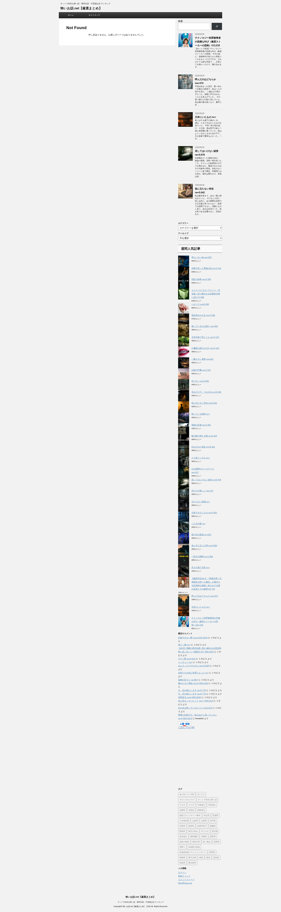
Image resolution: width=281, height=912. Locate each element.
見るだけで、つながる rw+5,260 (206, 392)
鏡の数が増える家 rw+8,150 (204, 436)
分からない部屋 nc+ (200, 502)
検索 (180, 21)
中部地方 (212, 805)
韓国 (201, 857)
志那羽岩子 (202, 826)
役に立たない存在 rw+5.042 (204, 403)
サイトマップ (94, 15)
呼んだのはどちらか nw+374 (204, 596)
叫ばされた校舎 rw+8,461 (203, 447)
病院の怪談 (184, 842)
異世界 (213, 836)
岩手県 (213, 821)
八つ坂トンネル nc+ (200, 458)
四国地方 (201, 810)
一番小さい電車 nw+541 (202, 359)
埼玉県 (206, 815)
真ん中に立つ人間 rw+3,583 (204, 545)
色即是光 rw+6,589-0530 (189, 697)
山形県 (195, 821)
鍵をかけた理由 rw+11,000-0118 (193, 683)
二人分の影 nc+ (198, 523)
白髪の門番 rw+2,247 (201, 370)
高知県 (216, 857)
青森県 (182, 857)
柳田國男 (194, 836)
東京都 (215, 831)
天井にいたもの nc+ (205, 117)
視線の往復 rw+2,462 (201, 425)
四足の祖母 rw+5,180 (201, 279)
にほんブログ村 (186, 727)
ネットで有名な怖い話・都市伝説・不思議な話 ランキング (141, 902)
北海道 (191, 810)
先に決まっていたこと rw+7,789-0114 (195, 701)
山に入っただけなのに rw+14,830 (193, 666)
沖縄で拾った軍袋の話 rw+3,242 (206, 268)
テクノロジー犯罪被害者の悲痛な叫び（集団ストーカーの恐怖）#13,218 (208, 42)
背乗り (182, 847)
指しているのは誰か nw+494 (204, 326)
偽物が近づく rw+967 (188, 680)
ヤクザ (191, 805)
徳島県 (191, 826)
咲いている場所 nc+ (200, 414)
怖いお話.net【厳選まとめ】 (81, 8)
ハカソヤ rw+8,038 (200, 304)
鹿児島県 (192, 863)
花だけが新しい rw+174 (202, 491)
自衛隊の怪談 (194, 847)
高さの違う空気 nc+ (200, 567)
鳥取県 (182, 863)
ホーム (71, 15)
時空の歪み (193, 831)
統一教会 (207, 842)
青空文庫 (192, 857)
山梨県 (204, 821)
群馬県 (217, 842)
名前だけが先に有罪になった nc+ (193, 673)
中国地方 (201, 805)
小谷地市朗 (184, 821)
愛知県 (182, 831)
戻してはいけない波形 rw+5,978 (206, 480)
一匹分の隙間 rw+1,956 (202, 556)
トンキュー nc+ (185, 662)
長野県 (212, 852)
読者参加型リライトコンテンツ (192, 852)
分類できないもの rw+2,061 (204, 512)
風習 (208, 857)
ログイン (182, 872)
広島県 (182, 826)
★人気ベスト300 (186, 794)
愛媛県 (213, 826)
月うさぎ (205, 831)
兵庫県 (182, 810)
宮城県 (215, 815)
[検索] (217, 26)
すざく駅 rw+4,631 (187, 659)
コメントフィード (186, 879)
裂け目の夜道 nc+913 (201, 534)
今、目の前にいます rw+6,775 (192, 690)
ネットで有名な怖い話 (207, 800)
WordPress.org (185, 883)
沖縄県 (204, 836)
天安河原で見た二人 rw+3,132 (205, 337)
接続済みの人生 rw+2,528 (203, 315)
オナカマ (201, 794)
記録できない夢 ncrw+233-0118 (192, 638)
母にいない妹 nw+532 (201, 257)
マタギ (182, 805)
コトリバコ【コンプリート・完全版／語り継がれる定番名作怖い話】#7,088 (205, 293)
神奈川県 (196, 842)
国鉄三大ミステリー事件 (189, 815)
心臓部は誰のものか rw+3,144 (205, 348)
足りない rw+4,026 (200, 381)
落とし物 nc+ (184, 645)
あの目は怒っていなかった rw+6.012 (195, 708)
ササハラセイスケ (187, 800)
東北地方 (183, 836)
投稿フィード (184, 876)
